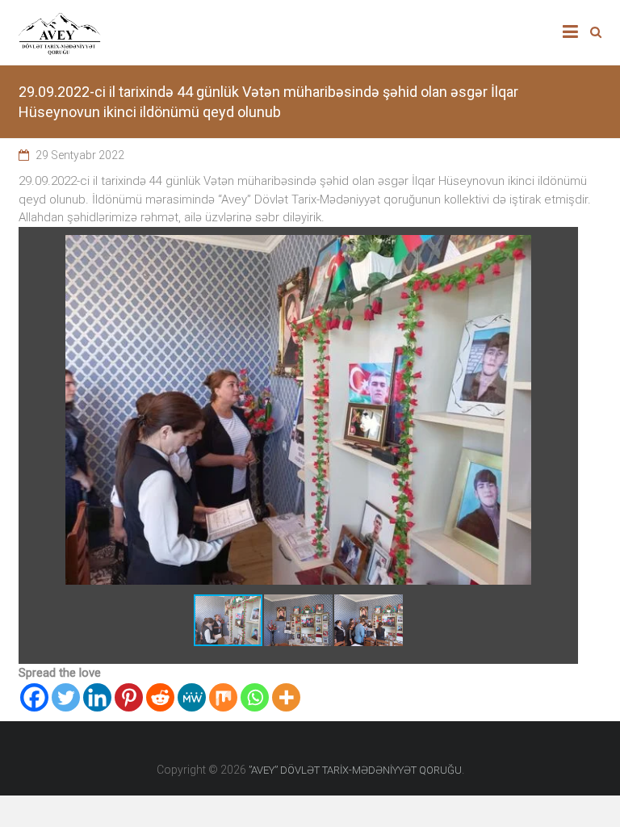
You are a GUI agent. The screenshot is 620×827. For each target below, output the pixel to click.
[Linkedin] (97, 697)
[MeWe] (192, 697)
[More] (286, 697)
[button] (563, 249)
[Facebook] (34, 697)
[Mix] (223, 697)
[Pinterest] (129, 697)
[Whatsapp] (255, 697)
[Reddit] (160, 697)
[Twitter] (66, 697)
